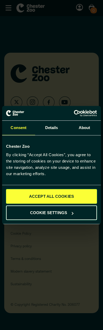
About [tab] (84, 127)
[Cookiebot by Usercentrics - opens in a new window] (74, 113)
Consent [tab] (18, 127)
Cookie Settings (48, 212)
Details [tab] (51, 127)
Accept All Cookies (51, 196)
